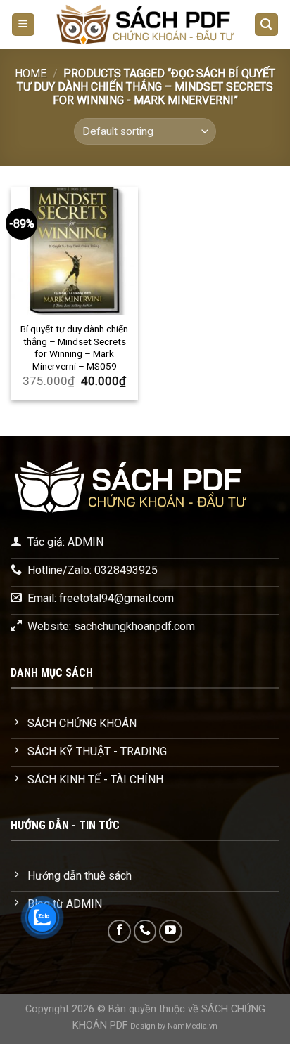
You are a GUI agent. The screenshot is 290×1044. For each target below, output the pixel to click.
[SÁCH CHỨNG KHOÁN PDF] (145, 24)
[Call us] (145, 931)
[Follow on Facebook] (119, 931)
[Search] (267, 25)
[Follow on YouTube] (170, 931)
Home (30, 73)
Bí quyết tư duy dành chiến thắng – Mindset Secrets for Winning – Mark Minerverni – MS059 (74, 347)
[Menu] (23, 25)
